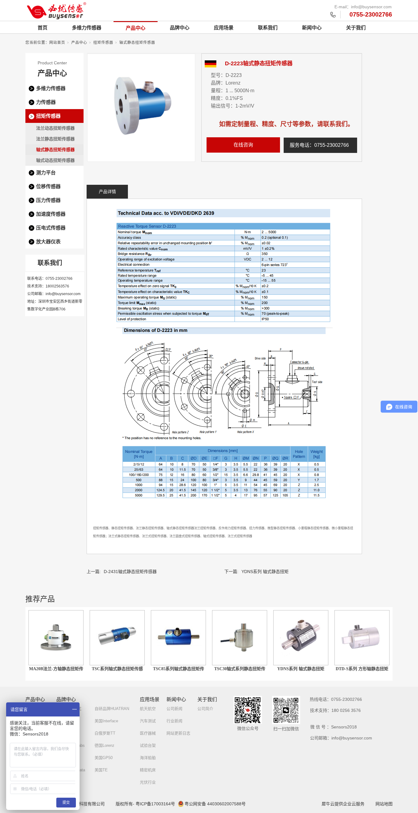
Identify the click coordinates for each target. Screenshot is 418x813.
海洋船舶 (148, 757)
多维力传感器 (86, 27)
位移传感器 (48, 186)
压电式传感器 (50, 227)
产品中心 (135, 28)
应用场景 (223, 27)
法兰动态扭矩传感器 (55, 128)
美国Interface (106, 721)
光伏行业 (148, 782)
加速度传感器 (50, 214)
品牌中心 (179, 27)
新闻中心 (312, 27)
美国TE (101, 770)
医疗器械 (148, 733)
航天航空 (148, 708)
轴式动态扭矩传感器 (55, 160)
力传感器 (46, 102)
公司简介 (205, 708)
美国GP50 (104, 757)
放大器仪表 (48, 241)
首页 (42, 27)
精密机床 (148, 770)
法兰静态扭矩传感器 (55, 138)
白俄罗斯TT (105, 733)
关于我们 (356, 27)
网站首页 (57, 42)
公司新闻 (174, 708)
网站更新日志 (178, 733)
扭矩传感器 (103, 42)
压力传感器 (48, 200)
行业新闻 (174, 721)
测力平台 (46, 172)
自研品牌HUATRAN (112, 708)
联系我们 (268, 27)
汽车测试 (148, 721)
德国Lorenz (104, 745)
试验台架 (148, 745)
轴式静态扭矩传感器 (137, 42)
